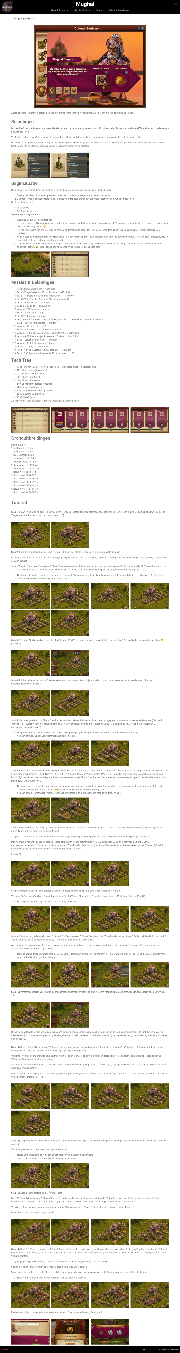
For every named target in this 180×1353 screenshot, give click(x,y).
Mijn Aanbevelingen (119, 10)
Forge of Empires (23, 18)
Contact (100, 10)
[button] (175, 3)
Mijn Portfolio (80, 10)
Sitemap (4, 1349)
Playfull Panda (58, 10)
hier (100, 112)
